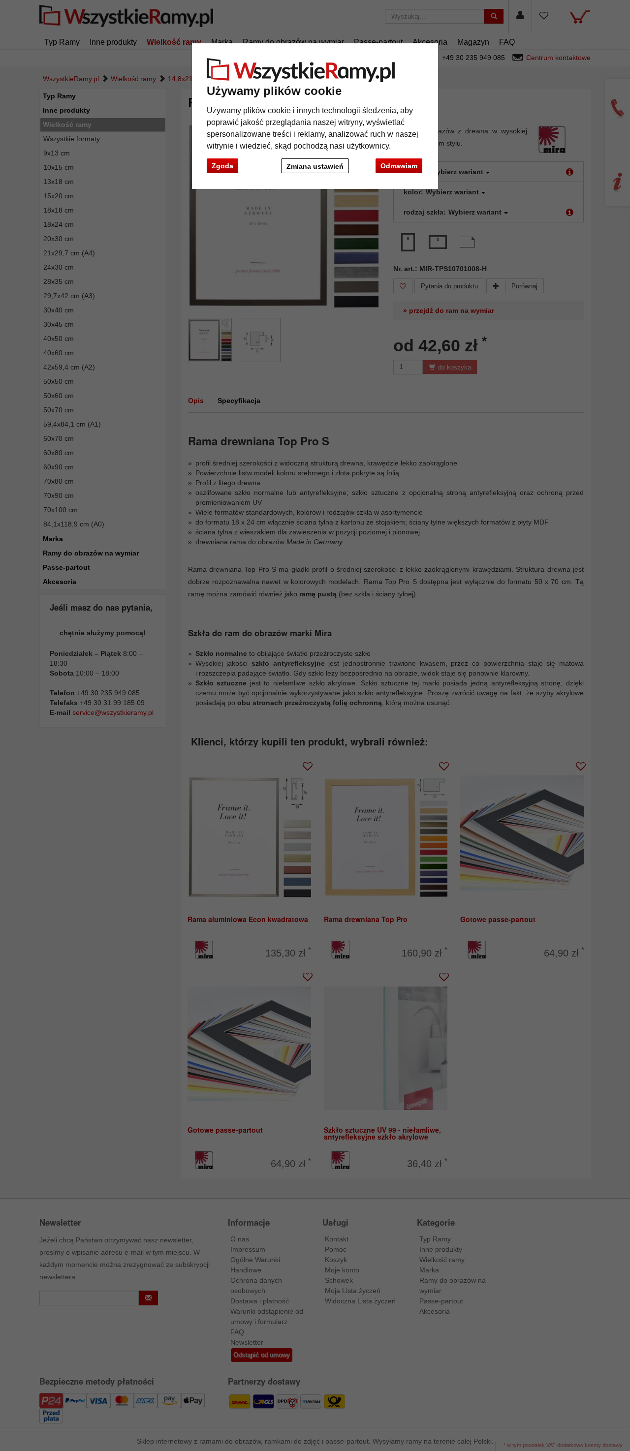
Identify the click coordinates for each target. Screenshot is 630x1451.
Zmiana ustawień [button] (315, 166)
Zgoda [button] (222, 166)
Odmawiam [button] (398, 166)
